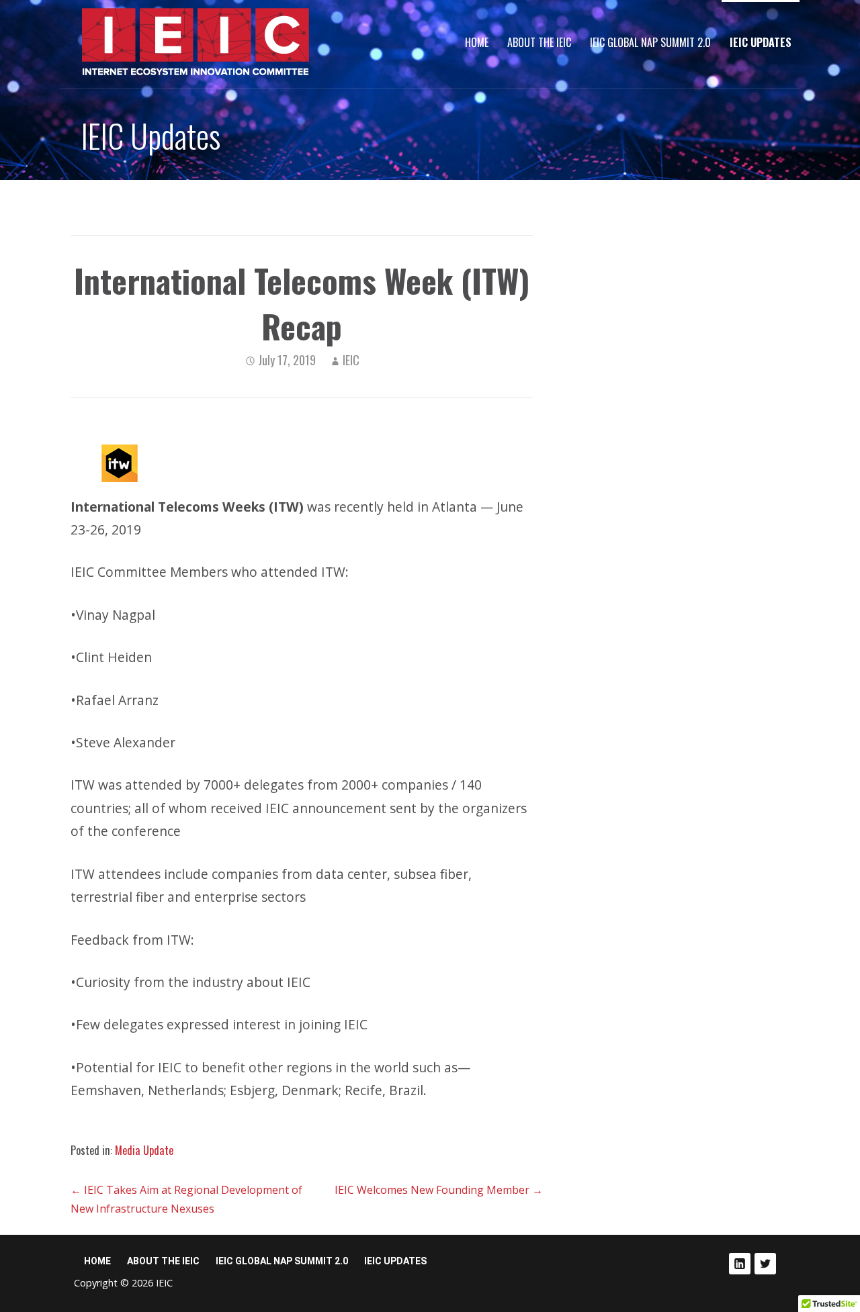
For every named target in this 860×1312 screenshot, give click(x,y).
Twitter (765, 1263)
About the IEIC (539, 42)
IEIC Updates (760, 42)
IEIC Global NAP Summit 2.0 (650, 42)
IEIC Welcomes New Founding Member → (439, 1189)
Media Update (144, 1150)
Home (476, 42)
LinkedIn (739, 1263)
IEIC (351, 360)
